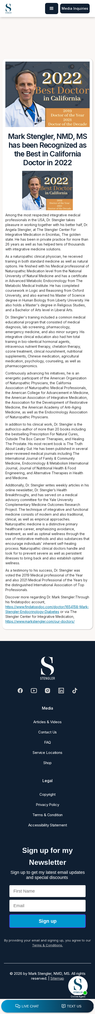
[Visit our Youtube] (34, 690)
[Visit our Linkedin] (61, 690)
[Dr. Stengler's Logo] (47, 668)
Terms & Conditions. (47, 945)
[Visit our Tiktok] (75, 690)
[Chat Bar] (47, 1006)
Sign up (48, 921)
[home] (8, 9)
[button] (51, 8)
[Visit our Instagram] (47, 690)
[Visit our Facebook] (20, 690)
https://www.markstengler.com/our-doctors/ (40, 621)
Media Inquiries (75, 8)
